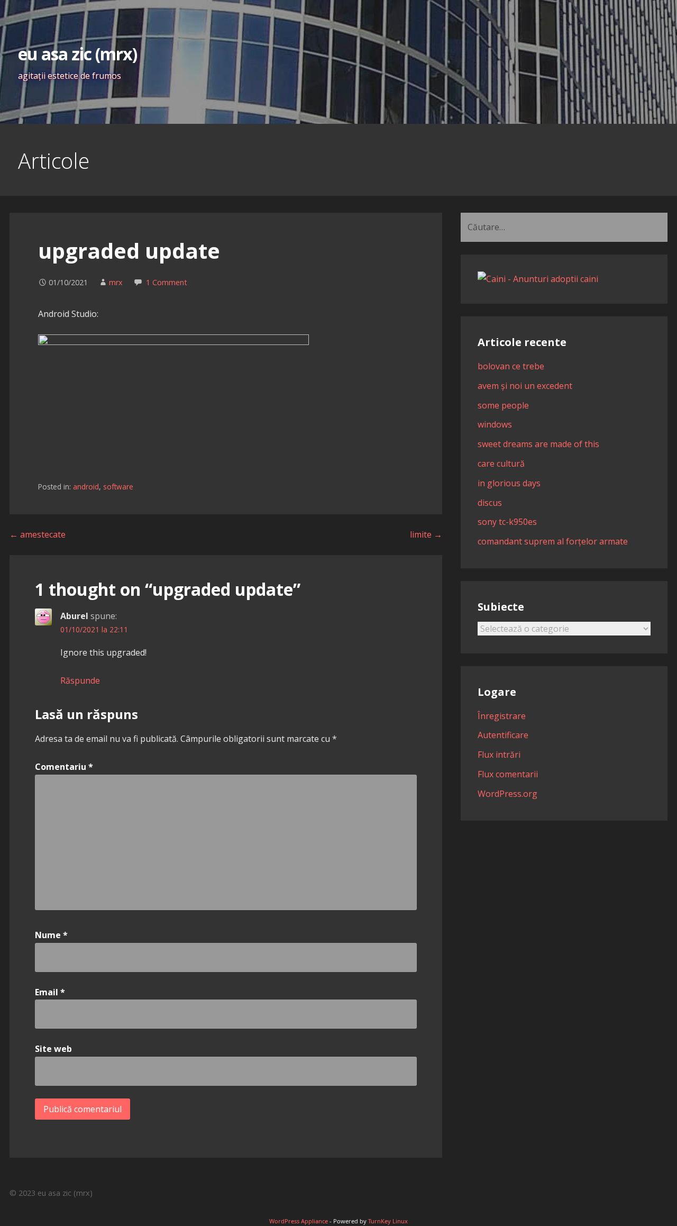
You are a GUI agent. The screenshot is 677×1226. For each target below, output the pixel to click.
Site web (53, 1049)
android (86, 487)
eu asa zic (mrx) (78, 53)
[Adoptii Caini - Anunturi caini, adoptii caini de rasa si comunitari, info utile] (538, 279)
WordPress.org (507, 794)
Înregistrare (502, 716)
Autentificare (503, 735)
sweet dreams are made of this (538, 444)
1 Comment (166, 282)
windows (495, 424)
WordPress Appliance (298, 1221)
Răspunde (80, 680)
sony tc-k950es (507, 522)
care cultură (501, 463)
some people (503, 405)
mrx (116, 282)
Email (50, 992)
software (118, 487)
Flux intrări (499, 754)
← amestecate (38, 534)
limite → (426, 534)
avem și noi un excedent (525, 386)
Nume (51, 935)
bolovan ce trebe (511, 366)
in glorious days (509, 483)
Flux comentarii (508, 774)
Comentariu (64, 767)
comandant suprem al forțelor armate (553, 541)
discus (490, 502)
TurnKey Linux (388, 1221)
